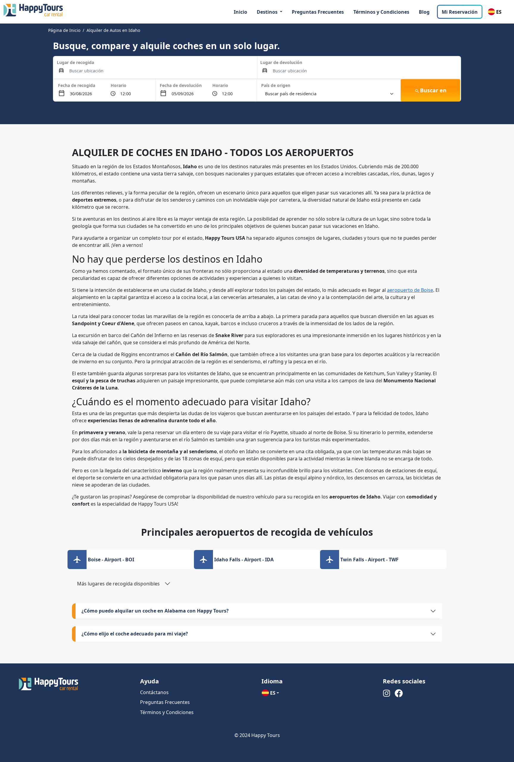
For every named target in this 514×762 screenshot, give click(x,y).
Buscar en (433, 90)
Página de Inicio (64, 30)
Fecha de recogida (76, 85)
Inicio (240, 12)
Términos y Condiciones (381, 12)
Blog (424, 12)
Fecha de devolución (181, 85)
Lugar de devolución (281, 62)
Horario (118, 85)
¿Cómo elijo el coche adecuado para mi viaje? (135, 633)
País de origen (275, 85)
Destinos (268, 12)
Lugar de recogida (75, 62)
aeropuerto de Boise (410, 290)
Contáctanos (154, 692)
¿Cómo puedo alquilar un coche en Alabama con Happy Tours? (155, 610)
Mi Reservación (460, 12)
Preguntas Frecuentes (318, 12)
